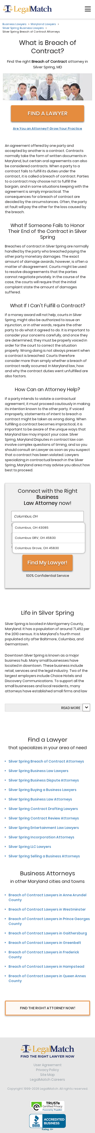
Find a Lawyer (47, 113)
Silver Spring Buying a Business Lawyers (42, 789)
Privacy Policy (47, 1069)
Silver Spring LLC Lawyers (30, 846)
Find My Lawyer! (47, 562)
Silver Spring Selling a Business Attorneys (44, 856)
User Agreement (48, 1065)
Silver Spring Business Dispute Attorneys (44, 780)
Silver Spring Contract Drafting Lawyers (43, 808)
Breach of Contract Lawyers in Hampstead (46, 966)
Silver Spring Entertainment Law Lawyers (44, 827)
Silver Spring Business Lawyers (23, 28)
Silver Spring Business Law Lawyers (38, 770)
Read (70, 707)
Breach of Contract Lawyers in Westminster (47, 909)
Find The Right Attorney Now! (47, 1008)
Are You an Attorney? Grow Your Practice (47, 128)
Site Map (47, 1074)
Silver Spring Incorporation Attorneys (41, 837)
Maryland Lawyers (43, 24)
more (75, 707)
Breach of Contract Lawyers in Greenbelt (45, 942)
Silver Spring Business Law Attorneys (40, 799)
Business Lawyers (14, 24)
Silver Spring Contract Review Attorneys (44, 818)
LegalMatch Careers (47, 1079)
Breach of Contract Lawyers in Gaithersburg (48, 933)
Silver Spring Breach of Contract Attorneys (46, 761)
